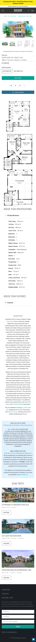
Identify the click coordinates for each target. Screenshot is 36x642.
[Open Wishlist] (33, 639)
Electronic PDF (7, 71)
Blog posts (18, 483)
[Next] (33, 29)
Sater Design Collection (20, 638)
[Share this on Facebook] (15, 86)
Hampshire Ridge (18, 404)
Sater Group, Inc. (13, 412)
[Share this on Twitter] (11, 86)
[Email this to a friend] (24, 86)
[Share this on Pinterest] (20, 86)
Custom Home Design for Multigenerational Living (16, 570)
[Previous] (3, 29)
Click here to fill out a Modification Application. (18, 452)
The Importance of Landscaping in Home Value (15, 505)
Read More (6, 512)
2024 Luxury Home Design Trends (11, 536)
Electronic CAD (18, 71)
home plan (10, 321)
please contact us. (22, 474)
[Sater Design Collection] (18, 10)
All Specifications (13, 215)
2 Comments (20, 538)
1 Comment (19, 572)
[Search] (28, 10)
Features (10, 303)
